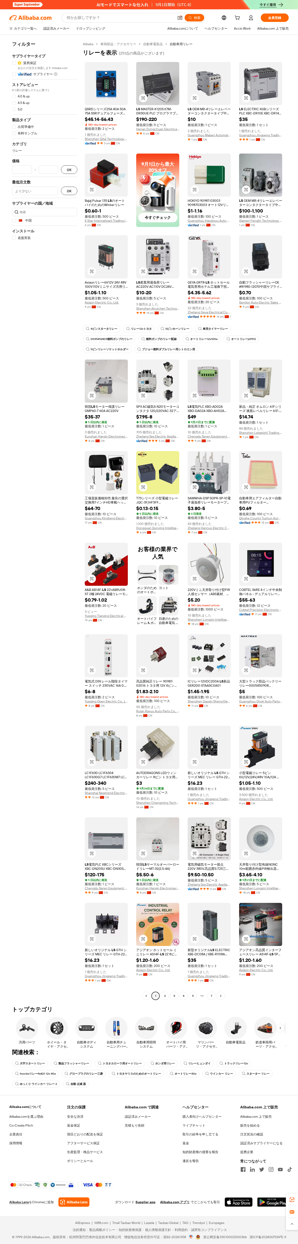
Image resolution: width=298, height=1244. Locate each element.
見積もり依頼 (134, 1125)
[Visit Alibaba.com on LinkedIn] (252, 1169)
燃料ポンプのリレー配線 (161, 339)
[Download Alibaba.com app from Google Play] (273, 1202)
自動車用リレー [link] (181, 44)
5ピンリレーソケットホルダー (110, 349)
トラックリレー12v (236, 1063)
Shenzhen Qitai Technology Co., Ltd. (106, 139)
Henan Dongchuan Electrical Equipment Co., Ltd (157, 129)
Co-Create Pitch (21, 1125)
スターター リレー (258, 1073)
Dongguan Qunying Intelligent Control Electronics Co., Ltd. (157, 528)
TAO (185, 1223)
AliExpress (82, 1223)
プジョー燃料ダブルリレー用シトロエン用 (168, 349)
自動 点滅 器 (78, 1084)
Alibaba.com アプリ (175, 1202)
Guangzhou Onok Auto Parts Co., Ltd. (260, 701)
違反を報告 (191, 1161)
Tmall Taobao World (126, 1223)
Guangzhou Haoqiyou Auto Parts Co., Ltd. (209, 221)
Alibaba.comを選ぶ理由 (26, 1116)
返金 (186, 1143)
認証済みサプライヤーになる (261, 1143)
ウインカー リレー (221, 1073)
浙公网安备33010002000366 (225, 1237)
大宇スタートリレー (32, 1063)
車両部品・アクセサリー (118, 44)
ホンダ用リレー (165, 1063)
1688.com (101, 1223)
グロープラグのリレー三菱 (86, 1073)
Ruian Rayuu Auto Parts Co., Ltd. (157, 711)
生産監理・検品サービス (85, 1152)
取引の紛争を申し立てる (200, 1134)
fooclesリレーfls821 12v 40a (38, 1073)
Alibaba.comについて (25, 1107)
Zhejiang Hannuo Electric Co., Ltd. (209, 528)
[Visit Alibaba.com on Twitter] (261, 1169)
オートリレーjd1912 (243, 339)
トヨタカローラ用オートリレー (122, 1063)
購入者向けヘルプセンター (202, 1116)
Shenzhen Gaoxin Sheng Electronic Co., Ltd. (209, 701)
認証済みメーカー (138, 1116)
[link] (292, 1200)
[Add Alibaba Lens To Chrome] (73, 1202)
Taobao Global (168, 1223)
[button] (180, 18)
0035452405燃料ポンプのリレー (111, 339)
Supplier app (145, 1202)
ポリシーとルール (80, 1161)
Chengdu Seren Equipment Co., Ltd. (209, 436)
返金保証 (73, 1125)
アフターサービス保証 (83, 1143)
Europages (216, 1223)
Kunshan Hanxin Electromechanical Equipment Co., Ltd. (106, 436)
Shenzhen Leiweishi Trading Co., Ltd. (260, 433)
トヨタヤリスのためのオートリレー (138, 1073)
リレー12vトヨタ (141, 328)
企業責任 (15, 1134)
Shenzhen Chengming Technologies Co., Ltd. (157, 803)
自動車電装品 (153, 44)
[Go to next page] (221, 996)
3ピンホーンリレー (177, 328)
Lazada (149, 1223)
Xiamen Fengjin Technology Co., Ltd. (260, 221)
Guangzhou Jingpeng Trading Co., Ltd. (260, 135)
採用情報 (15, 1143)
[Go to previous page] (146, 996)
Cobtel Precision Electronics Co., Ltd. (260, 610)
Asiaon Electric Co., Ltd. (102, 302)
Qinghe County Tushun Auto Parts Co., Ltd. (260, 518)
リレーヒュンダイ (199, 1063)
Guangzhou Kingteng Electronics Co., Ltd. (106, 518)
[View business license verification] (191, 1237)
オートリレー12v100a (204, 339)
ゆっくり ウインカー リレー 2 (38, 1084)
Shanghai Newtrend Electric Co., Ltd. (106, 793)
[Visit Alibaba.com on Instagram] (271, 1169)
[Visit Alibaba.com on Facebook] (243, 1169)
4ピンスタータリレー (104, 328)
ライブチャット (194, 1125)
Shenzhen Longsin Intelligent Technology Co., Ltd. (209, 619)
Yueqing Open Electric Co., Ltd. (106, 701)
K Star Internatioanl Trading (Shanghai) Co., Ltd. (106, 221)
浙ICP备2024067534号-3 (268, 1237)
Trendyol (198, 1223)
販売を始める (250, 1125)
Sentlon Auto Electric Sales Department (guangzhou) (260, 302)
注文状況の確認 (251, 1134)
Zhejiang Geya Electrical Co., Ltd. (209, 312)
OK (69, 170)
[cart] (238, 18)
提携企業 (246, 1152)
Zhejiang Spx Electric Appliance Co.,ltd (157, 436)
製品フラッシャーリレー (73, 1063)
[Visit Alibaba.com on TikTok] (289, 1169)
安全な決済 (75, 1116)
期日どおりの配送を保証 (85, 1134)
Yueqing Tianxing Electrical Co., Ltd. (106, 616)
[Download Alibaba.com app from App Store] (239, 1202)
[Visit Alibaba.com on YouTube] (280, 1169)
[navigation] (44, 520)
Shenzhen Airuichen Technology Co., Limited (157, 308)
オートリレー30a (185, 1073)
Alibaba (88, 44)
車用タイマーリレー (215, 328)
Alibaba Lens (19, 1202)
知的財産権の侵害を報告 (200, 1152)
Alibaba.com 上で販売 (256, 1116)
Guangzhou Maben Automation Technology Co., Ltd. (209, 135)
